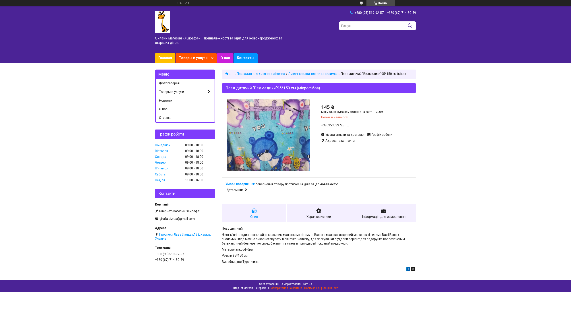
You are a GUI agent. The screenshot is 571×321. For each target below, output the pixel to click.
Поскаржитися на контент (285, 288)
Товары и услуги (193, 58)
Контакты (245, 58)
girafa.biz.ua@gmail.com (177, 218)
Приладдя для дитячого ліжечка (261, 73)
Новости (165, 101)
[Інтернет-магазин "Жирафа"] (162, 21)
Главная (165, 58)
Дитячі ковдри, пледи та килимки (312, 73)
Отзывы (165, 118)
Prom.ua (307, 284)
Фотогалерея (169, 83)
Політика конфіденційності (321, 288)
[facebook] (408, 270)
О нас (225, 58)
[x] (413, 270)
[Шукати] (410, 25)
